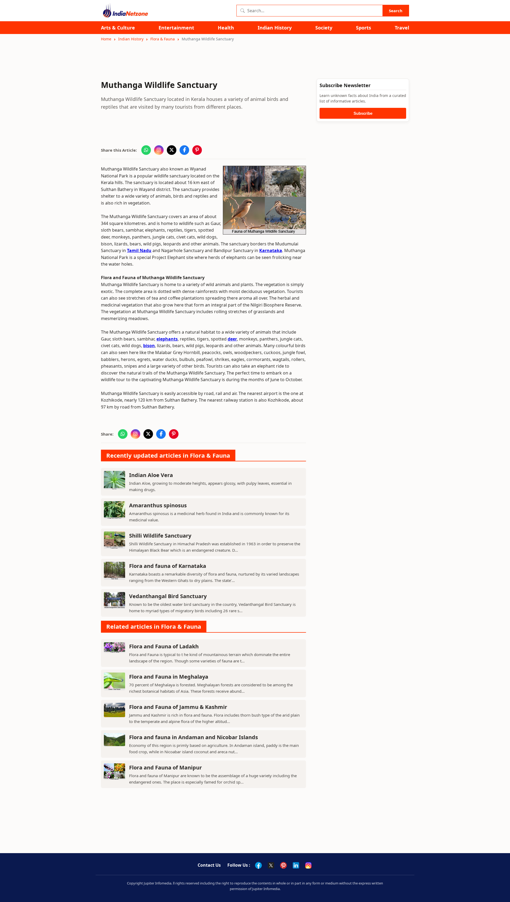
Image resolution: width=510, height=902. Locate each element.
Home (106, 38)
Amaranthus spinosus (158, 505)
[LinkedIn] (296, 865)
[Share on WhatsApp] (146, 150)
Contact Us (209, 865)
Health (226, 28)
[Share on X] (171, 150)
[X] (271, 865)
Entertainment (176, 28)
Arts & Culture (118, 28)
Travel (402, 28)
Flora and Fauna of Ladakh (164, 646)
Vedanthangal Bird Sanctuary (168, 596)
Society (323, 28)
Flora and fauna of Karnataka (167, 565)
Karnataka (270, 250)
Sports (363, 28)
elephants (167, 339)
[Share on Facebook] (184, 150)
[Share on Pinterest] (197, 150)
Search (395, 10)
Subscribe (363, 113)
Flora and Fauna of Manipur (165, 767)
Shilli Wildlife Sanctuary (160, 535)
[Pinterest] (283, 865)
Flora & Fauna (162, 38)
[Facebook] (258, 865)
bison (149, 345)
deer (232, 339)
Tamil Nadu (139, 250)
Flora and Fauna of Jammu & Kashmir (178, 706)
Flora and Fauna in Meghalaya (168, 676)
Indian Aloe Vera (151, 475)
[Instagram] (308, 865)
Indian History (275, 28)
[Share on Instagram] (159, 150)
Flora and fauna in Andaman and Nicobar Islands (193, 737)
